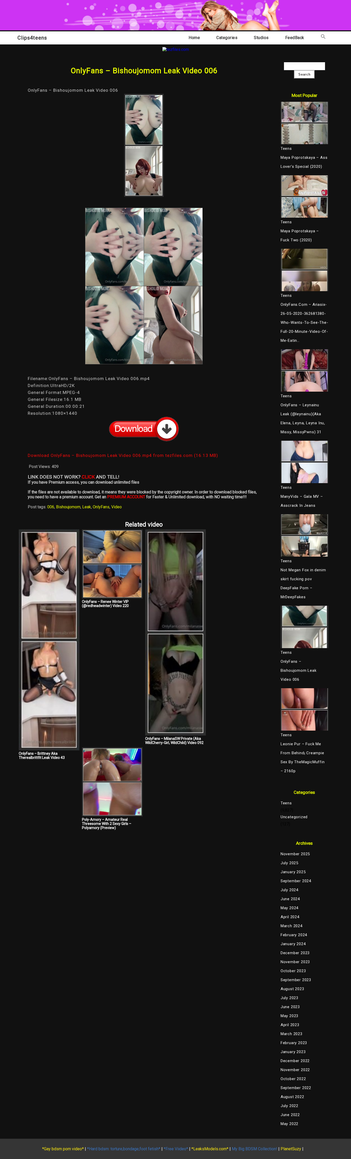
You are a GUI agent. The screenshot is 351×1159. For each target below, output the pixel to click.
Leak (86, 506)
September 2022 (296, 1088)
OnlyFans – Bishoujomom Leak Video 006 (299, 670)
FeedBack (294, 37)
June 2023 (290, 1007)
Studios (261, 37)
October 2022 (293, 1079)
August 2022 (292, 1096)
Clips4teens (32, 38)
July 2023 (289, 998)
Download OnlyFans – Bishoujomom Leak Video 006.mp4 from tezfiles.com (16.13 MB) (123, 455)
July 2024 (289, 890)
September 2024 (296, 881)
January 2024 (293, 944)
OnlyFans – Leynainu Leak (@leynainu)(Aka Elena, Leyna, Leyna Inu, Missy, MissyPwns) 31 (303, 418)
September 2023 (296, 980)
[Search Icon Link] (323, 37)
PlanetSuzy (291, 1148)
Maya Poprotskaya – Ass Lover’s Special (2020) (304, 162)
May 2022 (289, 1123)
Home (194, 37)
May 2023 (289, 1016)
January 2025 (293, 872)
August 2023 (292, 989)
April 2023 (290, 1025)
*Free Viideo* (176, 1148)
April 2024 (290, 917)
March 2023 (291, 1034)
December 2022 (295, 1061)
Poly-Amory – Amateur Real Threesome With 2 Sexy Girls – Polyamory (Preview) (106, 823)
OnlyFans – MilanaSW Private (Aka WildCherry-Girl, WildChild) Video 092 (174, 741)
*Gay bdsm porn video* (63, 1148)
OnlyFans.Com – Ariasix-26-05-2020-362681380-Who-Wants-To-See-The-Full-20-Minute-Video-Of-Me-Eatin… (304, 322)
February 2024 (294, 935)
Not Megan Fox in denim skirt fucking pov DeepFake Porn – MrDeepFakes (303, 583)
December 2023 (295, 953)
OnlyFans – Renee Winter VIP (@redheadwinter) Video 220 (105, 604)
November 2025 (295, 854)
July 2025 (289, 863)
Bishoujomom (68, 506)
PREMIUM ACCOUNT (126, 496)
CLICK (88, 477)
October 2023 (293, 971)
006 (50, 506)
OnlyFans (101, 506)
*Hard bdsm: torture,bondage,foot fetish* (123, 1148)
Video (116, 506)
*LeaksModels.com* (209, 1148)
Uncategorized (294, 817)
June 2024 (290, 899)
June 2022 (290, 1114)
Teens (286, 803)
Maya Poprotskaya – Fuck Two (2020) (300, 235)
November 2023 (295, 962)
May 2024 (289, 908)
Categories (226, 37)
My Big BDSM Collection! (254, 1148)
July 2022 (289, 1105)
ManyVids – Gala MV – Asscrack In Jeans (302, 501)
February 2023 (294, 1043)
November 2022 (295, 1070)
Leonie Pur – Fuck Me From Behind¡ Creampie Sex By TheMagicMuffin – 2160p (303, 757)
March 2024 (291, 926)
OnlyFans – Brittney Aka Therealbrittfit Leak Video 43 (42, 755)
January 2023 (293, 1052)
